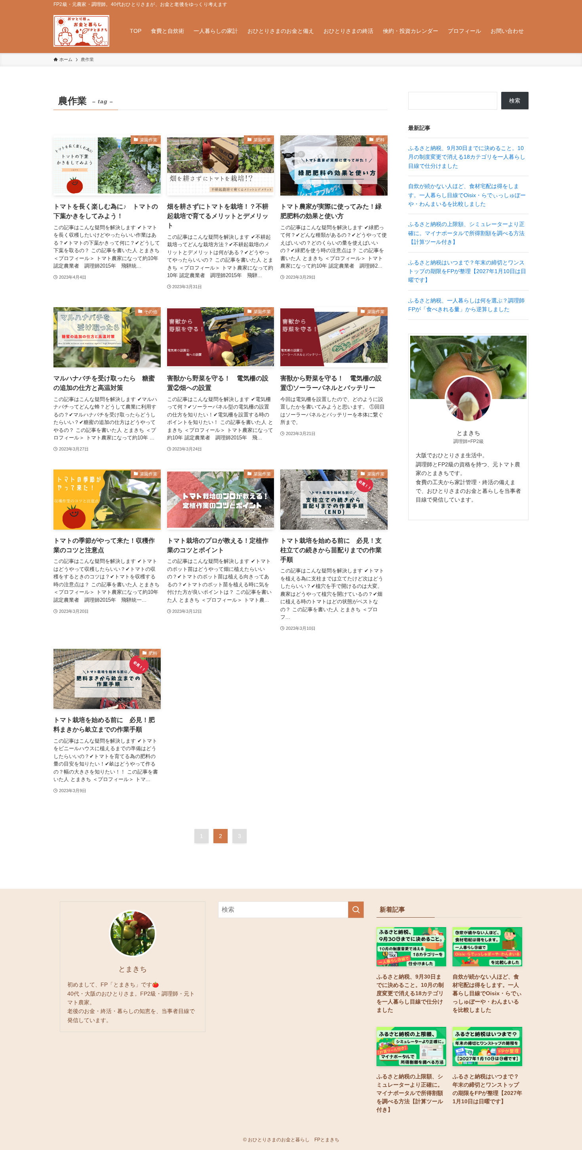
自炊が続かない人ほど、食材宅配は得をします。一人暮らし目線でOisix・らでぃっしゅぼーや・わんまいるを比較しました (467, 195)
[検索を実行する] (356, 909)
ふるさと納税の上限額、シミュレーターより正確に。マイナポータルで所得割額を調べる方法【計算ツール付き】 (466, 233)
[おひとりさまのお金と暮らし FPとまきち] (81, 31)
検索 (514, 100)
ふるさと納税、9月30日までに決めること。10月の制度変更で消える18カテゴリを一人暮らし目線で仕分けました (466, 157)
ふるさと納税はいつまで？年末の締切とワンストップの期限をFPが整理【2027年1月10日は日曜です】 (467, 271)
